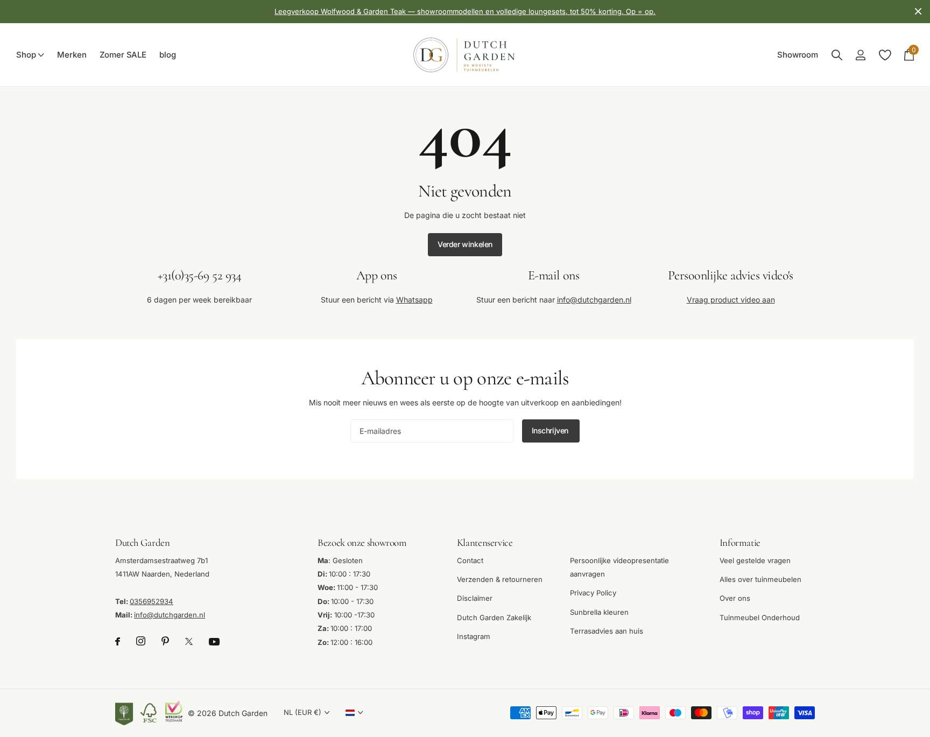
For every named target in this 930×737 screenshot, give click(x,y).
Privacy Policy (593, 592)
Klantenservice (485, 542)
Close (918, 11)
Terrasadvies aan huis (606, 631)
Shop (26, 55)
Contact (470, 560)
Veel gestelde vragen (755, 560)
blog (167, 55)
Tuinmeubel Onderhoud (760, 617)
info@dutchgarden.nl (594, 299)
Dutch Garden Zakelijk (494, 617)
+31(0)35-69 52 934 (199, 275)
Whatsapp (414, 299)
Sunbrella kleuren (599, 611)
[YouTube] (214, 641)
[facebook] (117, 641)
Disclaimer (474, 598)
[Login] (860, 55)
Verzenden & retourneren (499, 579)
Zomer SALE (123, 55)
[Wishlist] (884, 55)
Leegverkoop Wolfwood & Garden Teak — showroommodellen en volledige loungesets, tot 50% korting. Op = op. (465, 11)
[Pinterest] (165, 641)
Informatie (740, 542)
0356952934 (151, 600)
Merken (71, 55)
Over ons (735, 598)
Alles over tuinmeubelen (760, 579)
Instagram (473, 636)
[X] (189, 641)
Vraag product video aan (731, 299)
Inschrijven (551, 430)
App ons (376, 275)
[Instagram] (140, 641)
